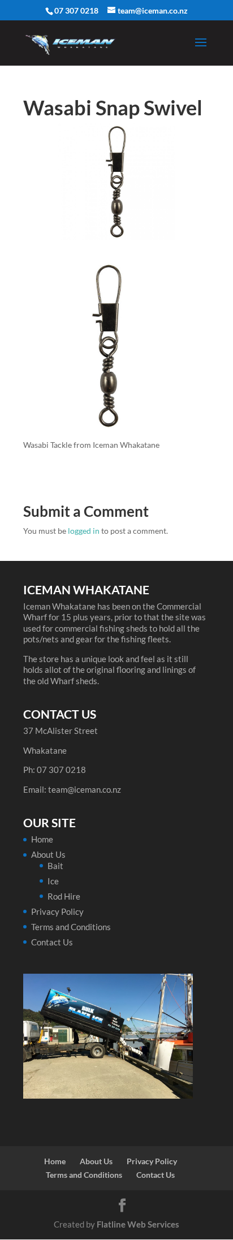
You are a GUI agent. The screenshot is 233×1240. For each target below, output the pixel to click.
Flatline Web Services (138, 1224)
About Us (48, 854)
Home (42, 839)
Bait (55, 866)
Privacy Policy (57, 911)
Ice (53, 881)
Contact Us (52, 942)
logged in (84, 530)
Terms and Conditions (71, 927)
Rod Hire (64, 896)
